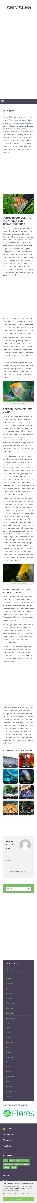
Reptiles (9, 1086)
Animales (18, 7)
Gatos (8, 1028)
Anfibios (9, 974)
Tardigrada (9, 1096)
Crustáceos (10, 1008)
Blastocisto (7, 1140)
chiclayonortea (16, 403)
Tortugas (25, 1161)
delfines (12, 1161)
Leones (16, 1164)
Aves (7, 988)
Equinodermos (11, 1018)
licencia (22, 403)
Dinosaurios (10, 1013)
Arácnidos (9, 984)
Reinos (8, 1081)
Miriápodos (10, 1052)
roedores (6, 1167)
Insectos (9, 1032)
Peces (10, 860)
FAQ (7, 1023)
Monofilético (7, 1146)
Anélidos (9, 969)
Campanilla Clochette (16, 583)
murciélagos (25, 1164)
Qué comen (10, 1077)
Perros (8, 1067)
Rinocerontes (8, 1164)
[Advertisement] (18, 33)
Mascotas (9, 1042)
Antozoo (9, 979)
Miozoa (8, 1047)
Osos (5, 1161)
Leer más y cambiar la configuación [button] (16, 1193)
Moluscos (9, 1057)
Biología (9, 993)
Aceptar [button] (18, 1199)
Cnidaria (9, 998)
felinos (14, 1167)
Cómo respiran (11, 1003)
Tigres (19, 1161)
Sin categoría (10, 1091)
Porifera (8, 1072)
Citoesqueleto (8, 1134)
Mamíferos (9, 1037)
